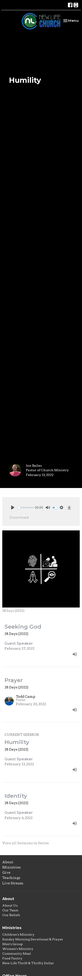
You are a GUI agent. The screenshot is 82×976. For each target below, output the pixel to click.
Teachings (11, 878)
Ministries (11, 867)
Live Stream (12, 883)
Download (19, 517)
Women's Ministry (17, 949)
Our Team (10, 910)
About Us (10, 905)
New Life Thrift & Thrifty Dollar (28, 963)
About (7, 862)
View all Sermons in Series (25, 843)
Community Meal (16, 953)
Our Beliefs (11, 915)
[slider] (26, 507)
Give (6, 873)
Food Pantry (12, 958)
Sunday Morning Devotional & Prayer (32, 939)
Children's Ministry (18, 934)
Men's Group (12, 944)
